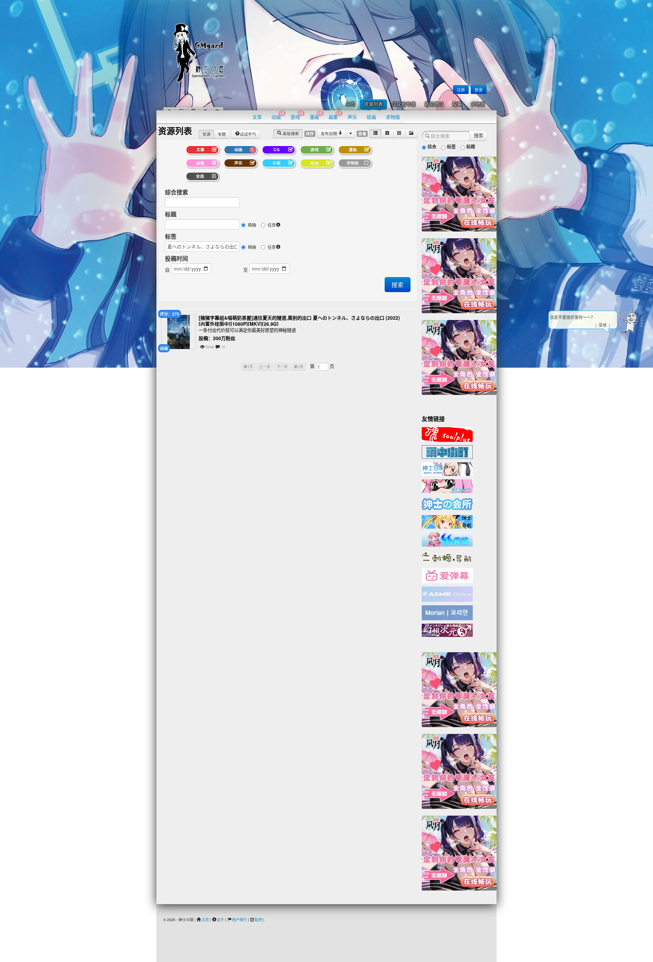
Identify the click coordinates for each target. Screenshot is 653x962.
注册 (461, 89)
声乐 (352, 116)
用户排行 (239, 919)
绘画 (371, 116)
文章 (257, 116)
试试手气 (248, 134)
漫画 (315, 115)
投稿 (457, 104)
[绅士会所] (447, 503)
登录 (478, 89)
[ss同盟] (447, 538)
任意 (272, 225)
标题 (171, 214)
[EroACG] (447, 485)
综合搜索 (176, 192)
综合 (431, 146)
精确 (252, 225)
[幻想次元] (447, 629)
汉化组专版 (404, 104)
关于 (220, 919)
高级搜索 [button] (290, 133)
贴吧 (258, 919)
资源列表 (373, 104)
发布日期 (329, 133)
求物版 (478, 104)
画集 (335, 115)
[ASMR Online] (447, 593)
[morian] (447, 612)
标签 (171, 236)
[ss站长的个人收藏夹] (447, 521)
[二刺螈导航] (447, 556)
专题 (222, 134)
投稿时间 (176, 258)
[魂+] (447, 433)
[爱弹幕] (447, 575)
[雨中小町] (447, 451)
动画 (277, 115)
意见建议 (433, 104)
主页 (350, 104)
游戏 (296, 115)
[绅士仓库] (447, 468)
